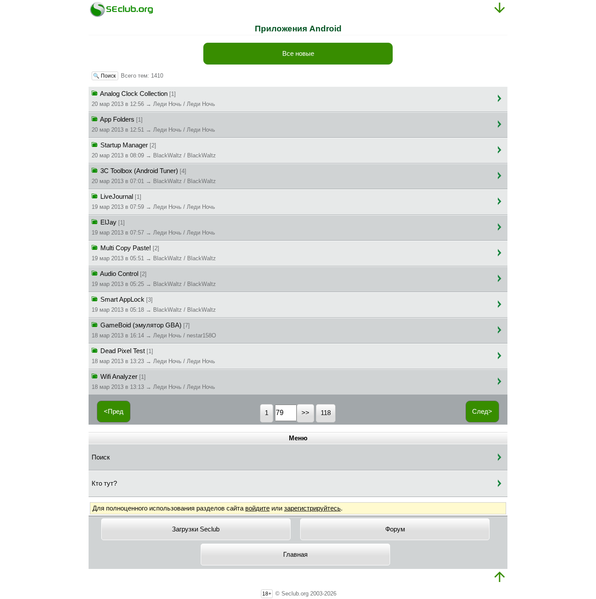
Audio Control (154, 278)
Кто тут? (104, 483)
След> (482, 411)
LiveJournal (153, 201)
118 (326, 412)
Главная (295, 554)
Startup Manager (154, 150)
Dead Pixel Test (153, 355)
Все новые (298, 53)
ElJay (153, 227)
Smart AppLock (154, 304)
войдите (257, 508)
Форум (395, 529)
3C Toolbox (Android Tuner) (154, 175)
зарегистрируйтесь (312, 508)
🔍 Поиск (105, 76)
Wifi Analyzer (153, 381)
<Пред (113, 411)
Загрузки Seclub (195, 529)
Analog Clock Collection (153, 98)
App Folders (153, 124)
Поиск (101, 457)
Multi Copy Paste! (154, 253)
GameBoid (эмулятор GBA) (154, 330)
